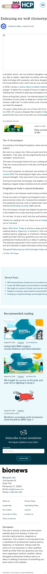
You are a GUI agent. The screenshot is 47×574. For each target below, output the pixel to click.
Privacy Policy (30, 501)
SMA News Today (16, 228)
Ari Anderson (32, 342)
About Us (6, 501)
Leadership (7, 505)
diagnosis (22, 231)
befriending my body (19, 206)
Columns (21, 342)
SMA (8, 112)
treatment (34, 231)
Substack (13, 223)
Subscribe (23, 458)
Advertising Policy (31, 505)
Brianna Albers (16, 26)
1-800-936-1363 (15, 492)
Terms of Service (9, 519)
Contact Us (29, 514)
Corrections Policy (10, 514)
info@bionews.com (16, 489)
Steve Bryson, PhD (12, 413)
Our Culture (7, 510)
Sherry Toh (32, 376)
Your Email (6, 448)
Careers (28, 510)
